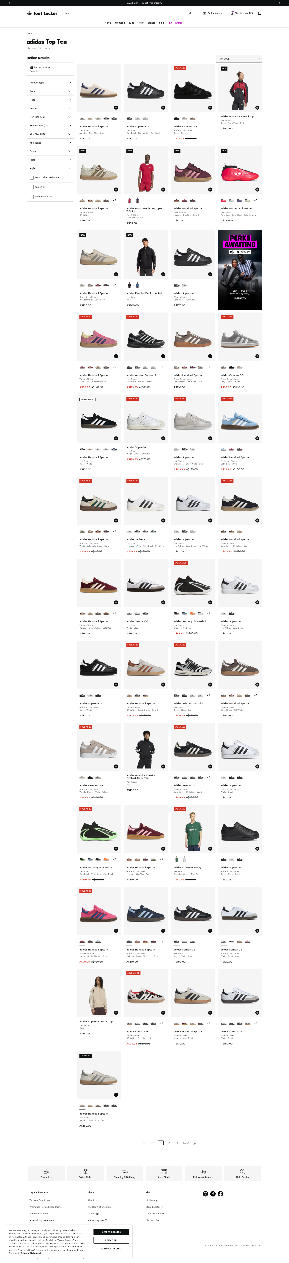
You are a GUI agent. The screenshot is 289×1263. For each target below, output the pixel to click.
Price (32, 159)
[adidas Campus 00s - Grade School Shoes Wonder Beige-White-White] (185, 118)
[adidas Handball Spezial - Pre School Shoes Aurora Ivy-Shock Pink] (240, 449)
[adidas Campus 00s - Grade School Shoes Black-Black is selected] (177, 118)
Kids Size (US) (37, 134)
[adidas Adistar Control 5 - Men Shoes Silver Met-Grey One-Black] (145, 367)
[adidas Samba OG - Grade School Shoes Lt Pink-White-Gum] (248, 941)
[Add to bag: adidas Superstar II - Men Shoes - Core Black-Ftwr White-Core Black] (163, 108)
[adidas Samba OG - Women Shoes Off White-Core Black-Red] (248, 1023)
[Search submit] (190, 13)
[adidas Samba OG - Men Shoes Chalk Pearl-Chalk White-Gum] (137, 613)
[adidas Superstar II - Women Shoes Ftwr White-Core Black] (185, 285)
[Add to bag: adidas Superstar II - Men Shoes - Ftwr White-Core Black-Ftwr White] (210, 520)
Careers (92, 1213)
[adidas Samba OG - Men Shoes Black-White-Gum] (145, 613)
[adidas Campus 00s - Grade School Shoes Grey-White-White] (193, 118)
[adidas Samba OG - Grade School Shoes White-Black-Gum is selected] (224, 941)
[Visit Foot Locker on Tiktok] (213, 1194)
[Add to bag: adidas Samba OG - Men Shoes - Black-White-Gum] (210, 931)
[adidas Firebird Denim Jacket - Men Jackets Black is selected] (129, 285)
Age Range (35, 142)
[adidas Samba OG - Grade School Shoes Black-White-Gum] (232, 941)
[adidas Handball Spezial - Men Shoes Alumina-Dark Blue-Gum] (98, 449)
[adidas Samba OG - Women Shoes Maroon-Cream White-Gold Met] (201, 777)
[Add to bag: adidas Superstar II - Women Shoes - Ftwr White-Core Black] (257, 602)
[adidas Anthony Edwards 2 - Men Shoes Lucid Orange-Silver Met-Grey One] (193, 613)
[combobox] (128, 13)
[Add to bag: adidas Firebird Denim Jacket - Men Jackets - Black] (163, 274)
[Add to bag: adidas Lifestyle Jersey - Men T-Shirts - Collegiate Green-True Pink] (210, 849)
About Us (92, 1200)
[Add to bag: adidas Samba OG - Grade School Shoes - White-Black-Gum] (257, 931)
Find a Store (35, 71)
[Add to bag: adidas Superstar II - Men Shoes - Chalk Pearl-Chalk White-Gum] (210, 438)
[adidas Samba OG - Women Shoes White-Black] (185, 777)
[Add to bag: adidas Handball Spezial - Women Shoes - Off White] (116, 190)
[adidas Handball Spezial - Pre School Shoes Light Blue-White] (98, 941)
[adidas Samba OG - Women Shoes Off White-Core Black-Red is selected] (129, 1023)
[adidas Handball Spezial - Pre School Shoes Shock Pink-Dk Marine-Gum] (232, 449)
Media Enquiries (96, 1220)
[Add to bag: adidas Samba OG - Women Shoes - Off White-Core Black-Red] (163, 1013)
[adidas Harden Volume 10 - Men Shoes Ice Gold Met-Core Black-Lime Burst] (248, 200)
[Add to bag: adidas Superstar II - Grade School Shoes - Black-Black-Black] (257, 849)
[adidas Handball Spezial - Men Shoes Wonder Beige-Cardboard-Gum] (90, 118)
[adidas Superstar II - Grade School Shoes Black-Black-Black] (98, 695)
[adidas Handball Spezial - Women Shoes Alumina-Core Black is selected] (177, 1023)
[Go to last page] (195, 1143)
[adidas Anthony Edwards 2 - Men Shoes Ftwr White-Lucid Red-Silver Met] (201, 613)
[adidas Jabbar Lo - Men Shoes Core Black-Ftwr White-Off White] (137, 531)
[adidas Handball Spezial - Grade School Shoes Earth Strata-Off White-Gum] (90, 285)
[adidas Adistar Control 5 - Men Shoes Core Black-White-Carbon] (185, 695)
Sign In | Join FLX (244, 13)
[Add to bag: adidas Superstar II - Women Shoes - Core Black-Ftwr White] (210, 274)
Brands (151, 22)
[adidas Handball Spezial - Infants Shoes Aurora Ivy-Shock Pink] (193, 200)
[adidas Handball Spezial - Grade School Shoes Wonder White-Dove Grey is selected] (82, 285)
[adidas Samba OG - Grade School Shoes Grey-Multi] (240, 941)
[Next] (279, 3)
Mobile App (152, 1200)
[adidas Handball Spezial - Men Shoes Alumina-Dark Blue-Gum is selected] (82, 118)
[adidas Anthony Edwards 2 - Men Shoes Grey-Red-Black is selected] (177, 613)
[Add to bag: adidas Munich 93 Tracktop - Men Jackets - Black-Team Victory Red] (257, 108)
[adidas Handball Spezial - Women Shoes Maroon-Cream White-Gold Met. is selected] (82, 613)
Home (29, 33)
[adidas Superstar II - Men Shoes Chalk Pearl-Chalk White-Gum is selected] (177, 449)
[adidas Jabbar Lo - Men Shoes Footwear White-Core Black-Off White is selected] (129, 531)
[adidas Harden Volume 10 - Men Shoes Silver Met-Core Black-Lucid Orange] (232, 200)
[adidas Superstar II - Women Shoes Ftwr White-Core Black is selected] (224, 613)
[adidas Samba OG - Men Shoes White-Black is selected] (129, 613)
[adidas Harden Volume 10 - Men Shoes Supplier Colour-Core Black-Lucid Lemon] (240, 200)
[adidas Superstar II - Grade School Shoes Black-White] (232, 777)
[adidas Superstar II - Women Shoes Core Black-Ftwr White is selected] (177, 285)
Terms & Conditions (39, 1200)
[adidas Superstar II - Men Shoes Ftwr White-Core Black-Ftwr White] (137, 118)
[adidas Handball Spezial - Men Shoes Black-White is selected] (82, 449)
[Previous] (9, 3)
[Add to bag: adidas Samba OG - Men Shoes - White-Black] (163, 602)
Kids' (132, 22)
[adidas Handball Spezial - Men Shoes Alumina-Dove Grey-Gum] (98, 118)
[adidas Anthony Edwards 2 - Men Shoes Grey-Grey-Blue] (185, 613)
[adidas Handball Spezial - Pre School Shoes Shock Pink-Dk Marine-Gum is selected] (82, 941)
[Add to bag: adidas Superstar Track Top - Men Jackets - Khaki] (116, 1013)
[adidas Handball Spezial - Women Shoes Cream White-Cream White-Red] (98, 200)
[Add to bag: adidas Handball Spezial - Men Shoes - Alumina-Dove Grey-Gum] (116, 1095)
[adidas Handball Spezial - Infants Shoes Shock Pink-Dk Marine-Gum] (185, 200)
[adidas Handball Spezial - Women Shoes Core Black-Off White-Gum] (137, 695)
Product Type (37, 82)
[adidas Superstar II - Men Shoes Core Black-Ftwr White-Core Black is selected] (129, 118)
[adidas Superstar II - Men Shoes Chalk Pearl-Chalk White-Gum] (145, 118)
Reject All (111, 1240)
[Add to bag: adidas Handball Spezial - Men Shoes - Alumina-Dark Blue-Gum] (116, 108)
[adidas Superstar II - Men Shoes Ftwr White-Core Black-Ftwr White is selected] (177, 531)
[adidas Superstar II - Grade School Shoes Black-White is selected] (82, 695)
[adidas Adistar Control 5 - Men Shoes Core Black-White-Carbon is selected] (129, 367)
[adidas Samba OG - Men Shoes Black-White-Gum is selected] (177, 941)
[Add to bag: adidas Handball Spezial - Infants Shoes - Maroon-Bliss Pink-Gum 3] (210, 190)
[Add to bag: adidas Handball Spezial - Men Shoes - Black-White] (116, 438)
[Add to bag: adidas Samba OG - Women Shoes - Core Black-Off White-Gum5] (210, 766)
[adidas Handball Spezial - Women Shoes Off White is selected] (82, 200)
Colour (33, 151)
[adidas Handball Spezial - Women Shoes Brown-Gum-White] (106, 200)
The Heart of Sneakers (99, 1206)
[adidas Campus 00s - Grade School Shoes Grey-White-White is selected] (224, 367)
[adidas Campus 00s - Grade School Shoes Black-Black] (232, 367)
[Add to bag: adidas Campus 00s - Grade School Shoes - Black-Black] (210, 108)
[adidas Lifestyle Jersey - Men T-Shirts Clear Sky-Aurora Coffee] (185, 859)
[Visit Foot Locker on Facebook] (220, 1194)
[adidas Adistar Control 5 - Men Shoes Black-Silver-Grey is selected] (177, 695)
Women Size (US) (39, 125)
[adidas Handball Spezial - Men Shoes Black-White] (106, 118)
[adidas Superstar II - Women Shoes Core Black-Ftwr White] (232, 613)
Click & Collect (153, 1220)
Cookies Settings (111, 1248)
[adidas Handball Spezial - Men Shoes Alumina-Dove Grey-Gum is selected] (82, 1106)
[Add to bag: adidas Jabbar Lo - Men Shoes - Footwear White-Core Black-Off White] (163, 520)
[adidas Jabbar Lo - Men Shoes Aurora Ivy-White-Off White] (145, 531)
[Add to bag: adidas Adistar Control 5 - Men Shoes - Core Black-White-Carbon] (163, 356)
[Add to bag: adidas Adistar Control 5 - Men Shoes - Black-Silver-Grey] (210, 685)
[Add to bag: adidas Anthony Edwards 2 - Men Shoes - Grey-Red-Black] (210, 602)
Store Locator (153, 1206)
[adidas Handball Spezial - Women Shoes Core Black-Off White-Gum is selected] (224, 531)
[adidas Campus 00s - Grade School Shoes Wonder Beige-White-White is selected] (82, 777)
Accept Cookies (111, 1232)
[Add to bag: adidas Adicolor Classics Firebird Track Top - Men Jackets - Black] (163, 766)
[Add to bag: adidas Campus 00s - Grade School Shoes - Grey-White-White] (257, 356)
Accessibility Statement (41, 1220)
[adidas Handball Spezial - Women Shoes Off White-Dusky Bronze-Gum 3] (240, 531)
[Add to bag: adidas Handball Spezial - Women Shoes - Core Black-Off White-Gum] (257, 520)
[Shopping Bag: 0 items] (259, 13)
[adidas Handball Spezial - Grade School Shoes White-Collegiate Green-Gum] (201, 367)
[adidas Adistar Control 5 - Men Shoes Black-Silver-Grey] (137, 367)
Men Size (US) (37, 116)
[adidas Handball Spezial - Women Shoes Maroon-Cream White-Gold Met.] (90, 200)
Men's (108, 22)
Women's (120, 22)
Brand (33, 91)
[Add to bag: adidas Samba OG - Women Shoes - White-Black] (257, 1013)
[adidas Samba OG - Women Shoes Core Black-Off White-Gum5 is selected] (177, 777)
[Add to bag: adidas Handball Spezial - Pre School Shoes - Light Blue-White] (257, 438)
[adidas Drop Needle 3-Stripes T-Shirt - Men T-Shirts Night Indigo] (137, 200)
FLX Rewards (175, 22)
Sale (161, 22)
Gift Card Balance (155, 1213)
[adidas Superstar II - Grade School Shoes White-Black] (90, 695)
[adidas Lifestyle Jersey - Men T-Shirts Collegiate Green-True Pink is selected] (177, 859)
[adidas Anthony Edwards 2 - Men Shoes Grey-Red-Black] (98, 859)
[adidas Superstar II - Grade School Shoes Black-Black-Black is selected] (224, 859)
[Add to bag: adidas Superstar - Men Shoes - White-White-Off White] (163, 438)
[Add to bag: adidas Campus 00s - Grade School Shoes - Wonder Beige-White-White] (116, 766)
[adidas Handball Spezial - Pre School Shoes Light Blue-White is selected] (224, 449)
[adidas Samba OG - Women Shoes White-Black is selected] (224, 1023)
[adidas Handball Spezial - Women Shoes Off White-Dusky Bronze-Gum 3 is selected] (129, 695)
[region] (144, 3)
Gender (34, 108)
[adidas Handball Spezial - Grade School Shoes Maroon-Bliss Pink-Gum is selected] (129, 859)
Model (33, 99)
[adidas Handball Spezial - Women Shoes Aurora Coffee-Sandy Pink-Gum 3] (232, 531)
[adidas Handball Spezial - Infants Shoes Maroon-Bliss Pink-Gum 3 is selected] (177, 200)
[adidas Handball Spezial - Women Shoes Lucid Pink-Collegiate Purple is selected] (82, 367)
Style (32, 168)
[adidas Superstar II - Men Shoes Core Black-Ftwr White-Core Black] (185, 449)
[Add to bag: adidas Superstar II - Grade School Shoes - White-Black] (257, 766)
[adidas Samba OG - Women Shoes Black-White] (193, 777)
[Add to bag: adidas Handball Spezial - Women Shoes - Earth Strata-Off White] (257, 685)
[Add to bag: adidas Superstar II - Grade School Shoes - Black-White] (116, 685)
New (141, 22)
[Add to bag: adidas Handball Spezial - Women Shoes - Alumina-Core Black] (210, 1013)
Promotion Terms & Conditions (45, 1206)
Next (186, 1142)
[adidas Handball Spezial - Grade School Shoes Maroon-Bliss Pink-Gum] (98, 285)
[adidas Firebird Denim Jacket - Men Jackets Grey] (137, 285)
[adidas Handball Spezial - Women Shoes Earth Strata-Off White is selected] (224, 695)
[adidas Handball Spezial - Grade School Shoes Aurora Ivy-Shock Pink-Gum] (106, 285)
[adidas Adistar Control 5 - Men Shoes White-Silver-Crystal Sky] (154, 367)
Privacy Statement (39, 1213)
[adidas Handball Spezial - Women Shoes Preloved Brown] (106, 613)
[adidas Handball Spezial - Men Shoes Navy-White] (114, 118)
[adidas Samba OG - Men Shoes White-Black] (193, 941)
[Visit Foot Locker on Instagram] (205, 1194)
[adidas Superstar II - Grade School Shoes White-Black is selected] (224, 777)
